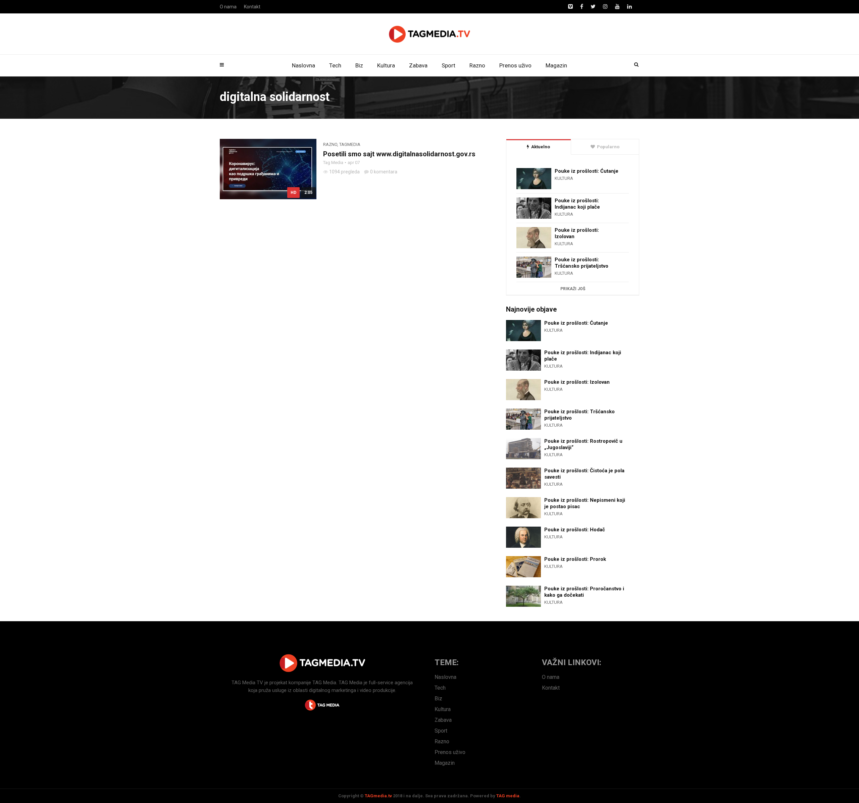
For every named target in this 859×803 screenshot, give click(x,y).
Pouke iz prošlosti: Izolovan (577, 233)
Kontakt (252, 6)
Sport (448, 65)
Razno (477, 65)
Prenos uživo (515, 65)
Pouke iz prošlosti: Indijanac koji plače (577, 204)
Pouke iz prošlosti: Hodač (574, 530)
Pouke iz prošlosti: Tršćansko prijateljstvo (581, 263)
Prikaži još (572, 288)
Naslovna (303, 65)
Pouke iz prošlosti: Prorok (575, 559)
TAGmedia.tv (378, 795)
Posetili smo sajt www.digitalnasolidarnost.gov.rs (399, 154)
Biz (359, 65)
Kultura (386, 65)
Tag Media (333, 162)
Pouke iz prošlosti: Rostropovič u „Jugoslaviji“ (583, 444)
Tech (335, 65)
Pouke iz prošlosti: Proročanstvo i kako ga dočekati (584, 592)
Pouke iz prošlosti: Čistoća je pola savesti (584, 474)
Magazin (556, 65)
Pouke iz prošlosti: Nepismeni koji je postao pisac (584, 503)
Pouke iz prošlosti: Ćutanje (586, 171)
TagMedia (349, 144)
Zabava (418, 65)
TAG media (507, 795)
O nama (228, 6)
